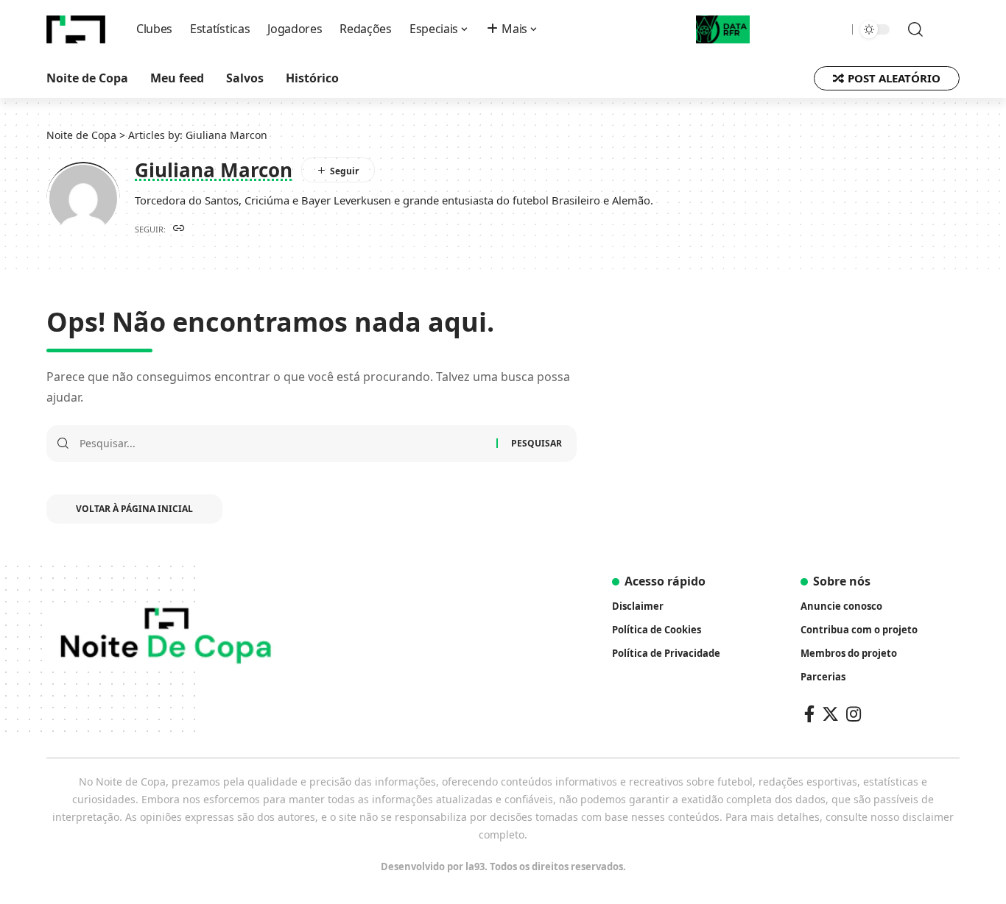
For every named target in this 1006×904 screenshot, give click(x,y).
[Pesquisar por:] (282, 443)
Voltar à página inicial (134, 508)
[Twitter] (830, 714)
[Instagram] (854, 714)
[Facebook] (809, 714)
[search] (908, 29)
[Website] (179, 229)
